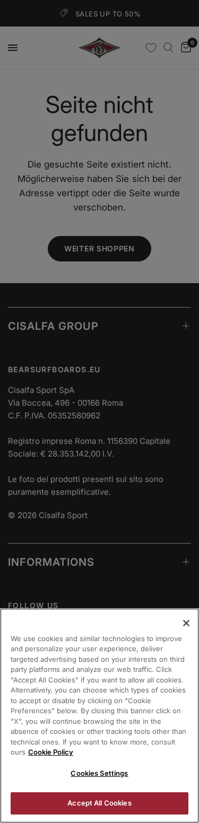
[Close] (186, 623)
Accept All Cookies (99, 803)
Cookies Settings (99, 773)
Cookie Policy (50, 752)
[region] (99, 715)
